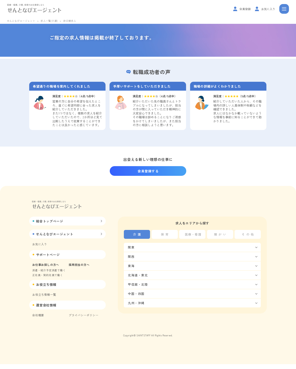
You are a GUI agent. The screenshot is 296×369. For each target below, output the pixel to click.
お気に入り (39, 244)
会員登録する (148, 171)
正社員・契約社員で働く (47, 275)
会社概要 (38, 315)
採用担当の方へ (79, 265)
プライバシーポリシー (83, 315)
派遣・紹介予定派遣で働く (49, 270)
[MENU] (284, 9)
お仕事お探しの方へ (45, 265)
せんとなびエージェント (21, 20)
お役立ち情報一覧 (44, 294)
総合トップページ (49, 221)
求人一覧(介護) (49, 20)
